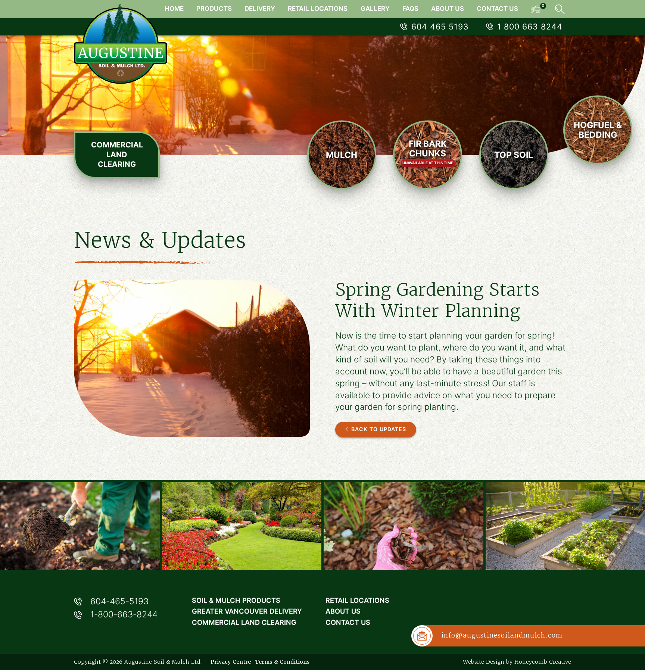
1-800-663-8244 (124, 614)
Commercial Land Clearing (117, 154)
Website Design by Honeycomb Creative (517, 661)
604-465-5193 (119, 601)
